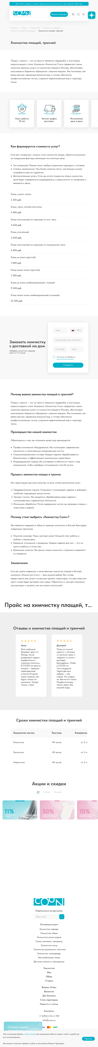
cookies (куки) (29, 1034)
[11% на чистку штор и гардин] (21, 810)
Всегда (57, 792)
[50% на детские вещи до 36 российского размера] (58, 810)
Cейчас (47, 792)
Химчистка (35, 28)
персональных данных (65, 359)
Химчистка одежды (51, 28)
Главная (14, 28)
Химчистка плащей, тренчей (51, 31)
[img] (73, 14)
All (38, 792)
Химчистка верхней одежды (23, 31)
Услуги (24, 28)
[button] (59, 14)
